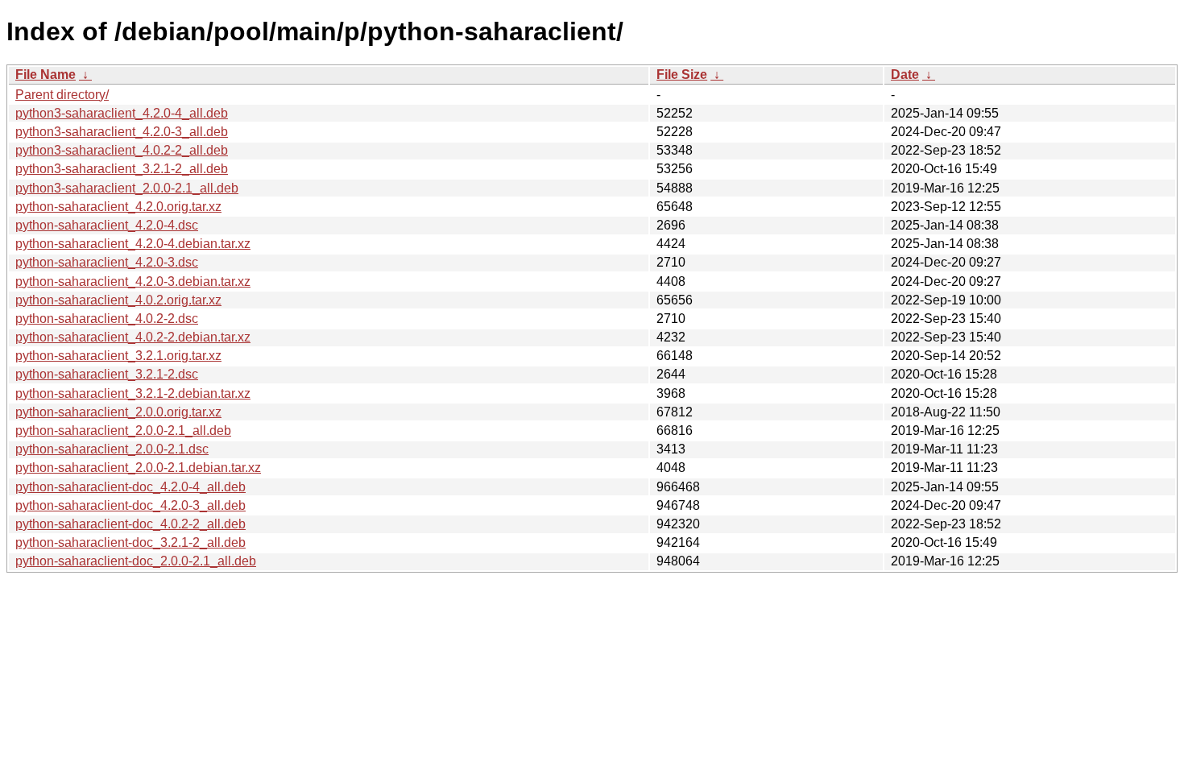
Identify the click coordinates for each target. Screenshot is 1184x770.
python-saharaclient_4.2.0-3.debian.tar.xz (132, 281)
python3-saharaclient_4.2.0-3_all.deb (121, 132)
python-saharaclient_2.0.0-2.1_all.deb (123, 430)
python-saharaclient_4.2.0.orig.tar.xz (118, 206)
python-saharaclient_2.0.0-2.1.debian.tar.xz (138, 467)
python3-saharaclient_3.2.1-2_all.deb (121, 169)
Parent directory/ (62, 94)
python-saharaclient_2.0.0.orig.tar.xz (118, 412)
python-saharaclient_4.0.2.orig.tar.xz (118, 300)
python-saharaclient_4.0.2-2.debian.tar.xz (132, 337)
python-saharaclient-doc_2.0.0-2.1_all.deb (135, 561)
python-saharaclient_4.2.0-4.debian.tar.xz (132, 243)
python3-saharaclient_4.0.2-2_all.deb (121, 150)
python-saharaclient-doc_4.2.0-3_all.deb (130, 505)
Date (905, 74)
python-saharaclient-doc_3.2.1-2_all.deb (130, 542)
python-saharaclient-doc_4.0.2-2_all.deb (130, 524)
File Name (45, 74)
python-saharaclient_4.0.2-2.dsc (106, 318)
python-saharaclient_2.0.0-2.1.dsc (112, 449)
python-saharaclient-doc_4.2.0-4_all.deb (130, 487)
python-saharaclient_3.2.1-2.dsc (106, 374)
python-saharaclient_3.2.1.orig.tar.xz (118, 355)
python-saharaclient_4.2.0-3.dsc (106, 262)
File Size (681, 74)
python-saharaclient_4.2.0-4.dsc (106, 225)
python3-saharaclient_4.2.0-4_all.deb (121, 113)
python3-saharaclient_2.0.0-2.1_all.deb (126, 188)
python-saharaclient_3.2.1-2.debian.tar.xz (132, 393)
